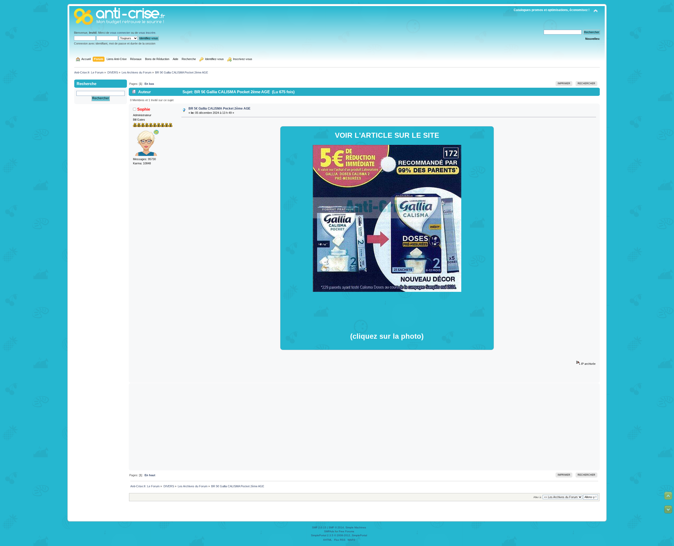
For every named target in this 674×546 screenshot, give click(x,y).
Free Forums (346, 531)
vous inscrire (147, 32)
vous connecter (120, 32)
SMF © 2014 (336, 527)
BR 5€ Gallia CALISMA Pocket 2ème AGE (219, 108)
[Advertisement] (364, 427)
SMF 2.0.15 (319, 527)
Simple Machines (355, 527)
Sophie (143, 109)
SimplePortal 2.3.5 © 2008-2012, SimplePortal (339, 535)
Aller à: (537, 497)
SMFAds (329, 531)
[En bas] (668, 509)
